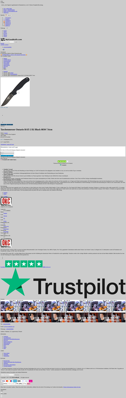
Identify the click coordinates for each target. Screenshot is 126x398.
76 (4, 223)
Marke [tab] (5, 194)
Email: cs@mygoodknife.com (10, 11)
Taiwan (5, 216)
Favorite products (8, 366)
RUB (5, 33)
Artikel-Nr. (3, 206)
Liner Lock (6, 226)
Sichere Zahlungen (8, 341)
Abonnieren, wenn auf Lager (7, 144)
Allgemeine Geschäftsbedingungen (12, 339)
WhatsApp (6, 12)
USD (5, 36)
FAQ (5, 345)
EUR (5, 30)
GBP (5, 32)
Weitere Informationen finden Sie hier (71, 387)
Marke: (2, 133)
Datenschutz (6, 344)
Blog (5, 348)
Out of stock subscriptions (9, 364)
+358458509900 (6, 324)
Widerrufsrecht (7, 343)
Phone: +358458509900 (9, 10)
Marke (2, 196)
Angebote (6, 354)
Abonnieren (17, 374)
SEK (5, 35)
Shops (5, 347)
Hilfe (8, 8)
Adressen (6, 363)
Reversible (6, 231)
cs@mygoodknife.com (9, 326)
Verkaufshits (6, 355)
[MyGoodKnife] (11, 40)
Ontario (5, 213)
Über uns (6, 340)
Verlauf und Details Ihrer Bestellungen (12, 362)
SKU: (2, 135)
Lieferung (6, 336)
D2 (4, 218)
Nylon (5, 221)
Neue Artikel (6, 353)
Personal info (7, 360)
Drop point (6, 229)
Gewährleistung (7, 337)
